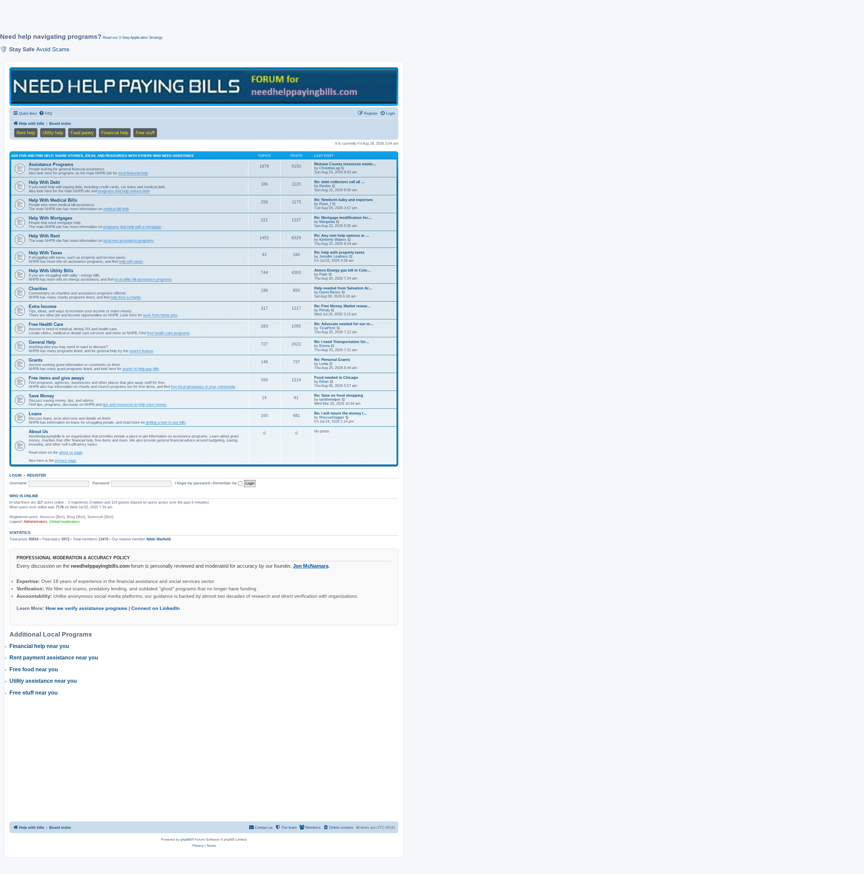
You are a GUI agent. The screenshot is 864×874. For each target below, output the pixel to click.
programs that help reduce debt (124, 191)
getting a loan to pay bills (166, 422)
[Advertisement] (163, 19)
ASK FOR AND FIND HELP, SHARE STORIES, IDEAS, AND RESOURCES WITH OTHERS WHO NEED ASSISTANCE (102, 156)
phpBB (186, 839)
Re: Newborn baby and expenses (343, 200)
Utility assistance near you (43, 681)
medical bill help (116, 209)
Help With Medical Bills (53, 200)
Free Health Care (46, 324)
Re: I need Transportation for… (341, 342)
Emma (324, 346)
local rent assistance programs (128, 240)
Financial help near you (39, 646)
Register (36, 475)
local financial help (133, 173)
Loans (35, 413)
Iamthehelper (330, 399)
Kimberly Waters (332, 239)
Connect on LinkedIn (155, 608)
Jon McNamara (310, 566)
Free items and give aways (56, 377)
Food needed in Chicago (336, 377)
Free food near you (33, 669)
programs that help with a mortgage (132, 227)
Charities (38, 288)
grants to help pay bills (141, 369)
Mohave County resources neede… (345, 164)
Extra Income (42, 306)
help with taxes (131, 261)
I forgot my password (192, 483)
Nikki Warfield (158, 539)
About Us (38, 431)
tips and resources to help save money (134, 404)
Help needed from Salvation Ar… (343, 288)
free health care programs (168, 333)
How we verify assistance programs (86, 608)
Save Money (41, 395)
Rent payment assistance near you (53, 657)
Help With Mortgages (50, 218)
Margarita (327, 222)
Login (15, 475)
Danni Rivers (330, 292)
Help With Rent (44, 235)
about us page (70, 452)
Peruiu (324, 310)
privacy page (65, 460)
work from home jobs (160, 315)
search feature (141, 351)
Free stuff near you (33, 693)
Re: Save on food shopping (338, 395)
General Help (42, 342)
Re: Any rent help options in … (341, 235)
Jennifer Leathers (333, 256)
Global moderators (64, 521)
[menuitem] (45, 113)
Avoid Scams (53, 49)
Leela (323, 364)
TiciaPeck (327, 328)
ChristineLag (329, 168)
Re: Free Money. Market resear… (342, 306)
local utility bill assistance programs (143, 279)
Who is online (23, 496)
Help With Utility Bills (51, 270)
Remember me (225, 483)
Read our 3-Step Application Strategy (133, 37)
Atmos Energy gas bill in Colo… (342, 270)
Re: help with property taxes (339, 252)
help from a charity (125, 297)
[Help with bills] (204, 86)
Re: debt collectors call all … (339, 182)
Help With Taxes (45, 252)
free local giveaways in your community (203, 387)
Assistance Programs (51, 164)
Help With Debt (44, 182)
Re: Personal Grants (332, 360)
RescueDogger (331, 417)
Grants (36, 360)
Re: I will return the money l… (340, 413)
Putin (323, 274)
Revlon (325, 186)
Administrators (35, 521)
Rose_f (325, 204)
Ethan (324, 381)
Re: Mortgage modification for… (343, 218)
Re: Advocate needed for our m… (344, 324)
